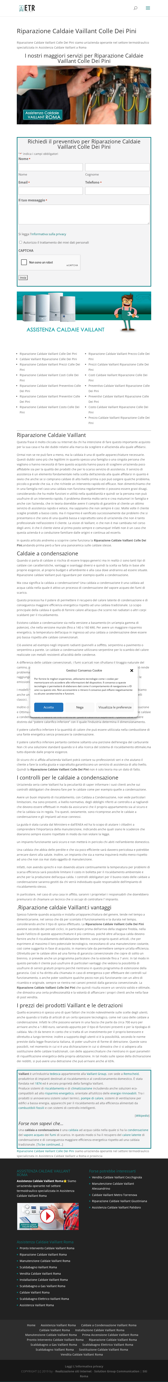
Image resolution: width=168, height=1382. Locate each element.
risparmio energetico (59, 1093)
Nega (79, 707)
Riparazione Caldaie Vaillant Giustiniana (119, 1201)
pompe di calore (92, 1098)
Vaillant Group (96, 1074)
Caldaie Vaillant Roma (35, 1292)
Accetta (49, 707)
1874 (38, 1083)
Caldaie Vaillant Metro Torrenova (114, 1195)
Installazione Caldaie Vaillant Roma (44, 1280)
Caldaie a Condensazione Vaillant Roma (108, 1325)
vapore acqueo (34, 1135)
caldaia (73, 1130)
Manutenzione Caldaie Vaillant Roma (45, 1261)
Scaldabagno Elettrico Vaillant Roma (44, 1299)
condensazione (138, 1130)
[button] (132, 670)
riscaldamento (54, 1088)
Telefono (93, 182)
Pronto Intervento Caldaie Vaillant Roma (47, 1248)
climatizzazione (81, 1088)
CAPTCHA (25, 250)
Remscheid (131, 1074)
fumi (53, 1135)
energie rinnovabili (123, 1093)
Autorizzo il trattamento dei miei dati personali (56, 242)
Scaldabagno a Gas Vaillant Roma (42, 1286)
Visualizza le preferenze (115, 707)
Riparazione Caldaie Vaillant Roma (43, 1254)
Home (31, 1325)
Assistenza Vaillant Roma (37, 1305)
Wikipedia (142, 1116)
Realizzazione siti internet (73, 1371)
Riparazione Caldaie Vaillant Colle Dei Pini (45, 1151)
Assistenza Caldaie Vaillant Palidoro (116, 1207)
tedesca (55, 1074)
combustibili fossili (31, 1108)
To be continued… (49, 1144)
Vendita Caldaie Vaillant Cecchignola (117, 1177)
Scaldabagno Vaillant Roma (38, 1267)
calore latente (131, 1135)
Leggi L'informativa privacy (84, 1366)
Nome (22, 174)
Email (24, 182)
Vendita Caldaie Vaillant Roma (40, 1273)
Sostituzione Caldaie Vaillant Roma (103, 1349)
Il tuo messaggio (32, 200)
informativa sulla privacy (48, 234)
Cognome (92, 174)
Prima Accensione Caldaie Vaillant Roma (110, 1335)
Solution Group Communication (116, 1371)
